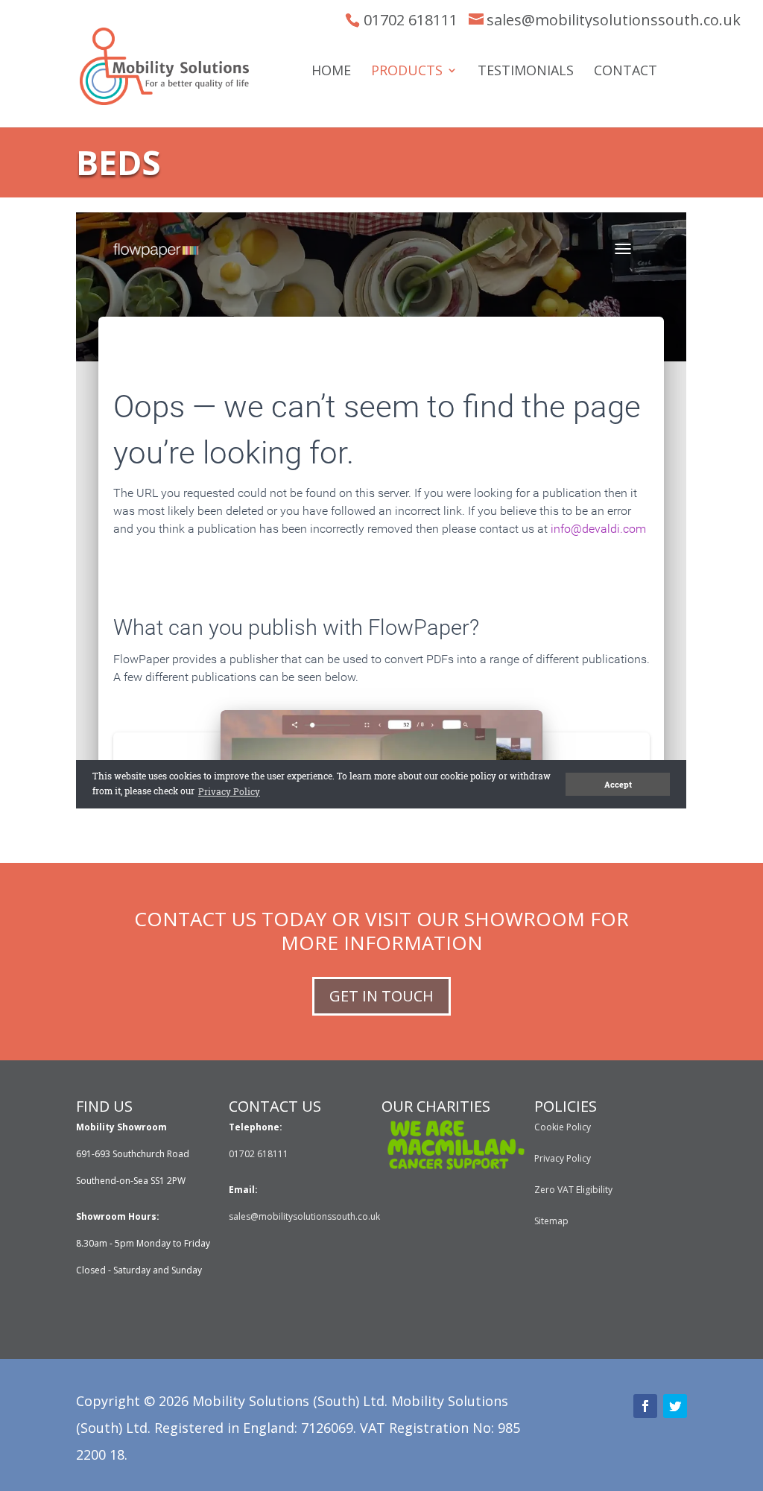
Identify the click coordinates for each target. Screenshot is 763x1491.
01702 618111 (411, 20)
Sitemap (551, 1221)
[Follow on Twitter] (675, 1406)
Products (407, 72)
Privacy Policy (562, 1158)
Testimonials (526, 72)
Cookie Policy (562, 1127)
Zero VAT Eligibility (573, 1189)
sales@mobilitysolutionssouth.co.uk (614, 20)
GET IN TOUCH (381, 996)
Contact (625, 72)
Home (331, 72)
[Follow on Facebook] (645, 1406)
